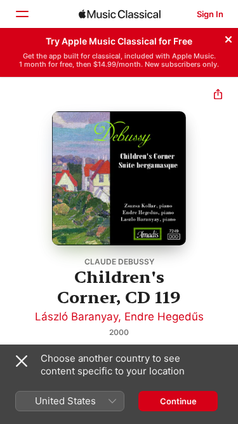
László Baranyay (76, 316)
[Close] (228, 37)
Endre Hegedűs (164, 316)
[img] (120, 14)
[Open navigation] (22, 14)
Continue (178, 401)
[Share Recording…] (218, 96)
